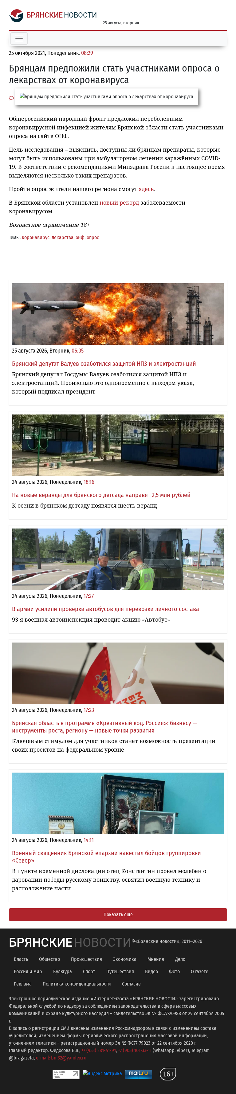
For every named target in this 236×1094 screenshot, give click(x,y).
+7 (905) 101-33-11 (134, 1050)
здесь (146, 189)
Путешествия (120, 971)
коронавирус (35, 237)
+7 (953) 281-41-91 (98, 1050)
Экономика (124, 959)
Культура (62, 971)
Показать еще (118, 914)
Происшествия (86, 959)
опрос (93, 237)
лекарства (62, 237)
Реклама (23, 984)
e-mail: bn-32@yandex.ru (61, 1058)
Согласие (131, 984)
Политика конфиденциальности (77, 984)
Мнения (156, 959)
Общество (49, 959)
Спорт (89, 971)
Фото (174, 971)
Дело (180, 959)
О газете (199, 971)
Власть (21, 959)
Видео (151, 971)
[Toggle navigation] (19, 38)
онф (80, 237)
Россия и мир (28, 971)
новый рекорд (119, 202)
